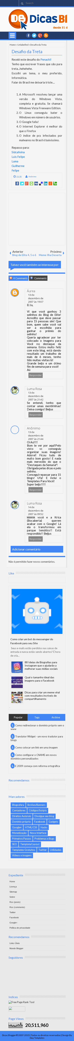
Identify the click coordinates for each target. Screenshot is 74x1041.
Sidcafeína (18, 152)
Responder (35, 375)
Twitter (43, 849)
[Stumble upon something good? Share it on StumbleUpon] (31, 183)
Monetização (19, 832)
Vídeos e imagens (21, 855)
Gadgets (53, 821)
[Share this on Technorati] (55, 183)
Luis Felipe (18, 156)
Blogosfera (18, 804)
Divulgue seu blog (44, 816)
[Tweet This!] (22, 183)
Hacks (44, 827)
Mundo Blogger (16, 948)
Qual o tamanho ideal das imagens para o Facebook (39, 679)
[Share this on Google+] (26, 183)
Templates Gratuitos (23, 849)
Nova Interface (38, 832)
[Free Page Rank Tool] (21, 1002)
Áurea (31, 291)
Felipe (15, 170)
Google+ (40, 35)
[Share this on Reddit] (50, 183)
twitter (34, 35)
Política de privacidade (19, 928)
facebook (28, 35)
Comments (40, 278)
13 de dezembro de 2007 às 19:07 (35, 298)
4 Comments (20, 278)
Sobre (12, 897)
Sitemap (13, 892)
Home (13, 44)
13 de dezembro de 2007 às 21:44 (35, 435)
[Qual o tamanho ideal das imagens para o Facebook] (17, 682)
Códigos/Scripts (38, 810)
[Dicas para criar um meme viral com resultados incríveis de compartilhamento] (17, 697)
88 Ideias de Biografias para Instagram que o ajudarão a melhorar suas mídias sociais (41, 665)
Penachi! (45, 59)
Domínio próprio (21, 821)
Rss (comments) (17, 907)
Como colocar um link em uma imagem (36, 747)
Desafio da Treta (27, 51)
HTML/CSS (31, 827)
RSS (46, 35)
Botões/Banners (36, 804)
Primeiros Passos (21, 838)
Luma (15, 161)
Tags (36, 717)
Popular (18, 717)
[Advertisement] (37, 219)
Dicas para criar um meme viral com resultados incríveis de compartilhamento (42, 695)
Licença (13, 886)
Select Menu (12, 35)
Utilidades (55, 849)
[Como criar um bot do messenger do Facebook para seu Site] (37, 611)
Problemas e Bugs (44, 838)
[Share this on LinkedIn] (45, 183)
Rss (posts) (14, 902)
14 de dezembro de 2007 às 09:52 (35, 510)
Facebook (39, 821)
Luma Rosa (34, 389)
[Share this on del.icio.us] (41, 183)
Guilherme (18, 166)
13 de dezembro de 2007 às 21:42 (35, 396)
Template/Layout (29, 844)
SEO (14, 844)
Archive (56, 717)
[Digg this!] (36, 183)
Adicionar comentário (26, 549)
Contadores (18, 810)
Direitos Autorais (21, 816)
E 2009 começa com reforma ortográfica (37, 766)
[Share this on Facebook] (17, 183)
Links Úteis (14, 943)
